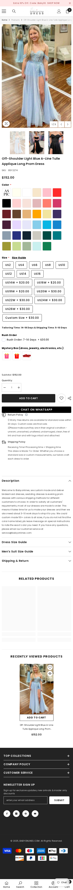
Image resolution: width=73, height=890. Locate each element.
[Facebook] (7, 813)
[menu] (4, 11)
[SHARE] (68, 398)
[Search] (14, 11)
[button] (61, 124)
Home (4, 20)
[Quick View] (50, 673)
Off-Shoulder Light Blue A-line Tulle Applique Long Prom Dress (36, 727)
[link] (19, 634)
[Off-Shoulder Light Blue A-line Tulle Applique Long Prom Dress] (37, 689)
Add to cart (28, 398)
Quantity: (7, 380)
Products (15, 20)
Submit (59, 800)
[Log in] (59, 11)
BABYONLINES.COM (29, 840)
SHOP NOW (53, 3)
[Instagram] (16, 813)
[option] (36, 76)
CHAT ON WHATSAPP (36, 410)
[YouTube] (35, 813)
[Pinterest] (25, 813)
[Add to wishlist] (61, 398)
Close (70, 3)
